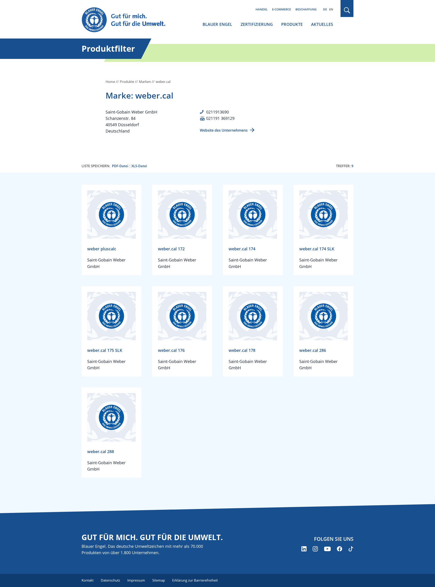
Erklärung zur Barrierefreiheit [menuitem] (195, 580)
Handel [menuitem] (262, 9)
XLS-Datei (139, 166)
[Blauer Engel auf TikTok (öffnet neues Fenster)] (350, 548)
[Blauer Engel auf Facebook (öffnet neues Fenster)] (339, 548)
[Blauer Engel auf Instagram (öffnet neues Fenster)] (315, 548)
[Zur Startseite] (128, 20)
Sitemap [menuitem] (158, 580)
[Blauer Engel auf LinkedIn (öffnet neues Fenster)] (304, 548)
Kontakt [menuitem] (88, 580)
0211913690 (217, 112)
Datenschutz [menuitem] (110, 580)
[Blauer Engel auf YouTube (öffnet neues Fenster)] (327, 548)
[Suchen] (347, 10)
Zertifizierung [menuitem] (257, 24)
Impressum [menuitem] (136, 580)
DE (325, 9)
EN (331, 9)
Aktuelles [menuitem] (322, 24)
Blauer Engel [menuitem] (217, 24)
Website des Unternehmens (224, 130)
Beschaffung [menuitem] (306, 9)
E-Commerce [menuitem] (281, 9)
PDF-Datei (120, 166)
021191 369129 (220, 118)
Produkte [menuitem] (292, 24)
